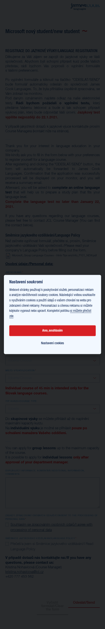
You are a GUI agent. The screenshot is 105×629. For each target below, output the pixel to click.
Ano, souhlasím (52, 330)
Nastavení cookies (52, 343)
